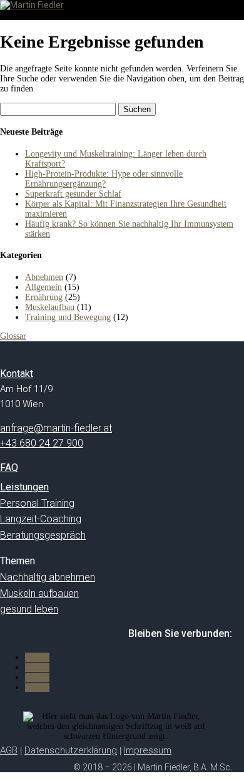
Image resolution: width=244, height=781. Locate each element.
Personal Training (37, 503)
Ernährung (44, 297)
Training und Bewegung (68, 317)
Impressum (147, 750)
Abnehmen (44, 277)
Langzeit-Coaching (40, 519)
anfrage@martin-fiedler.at (56, 428)
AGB (9, 750)
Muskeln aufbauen (39, 593)
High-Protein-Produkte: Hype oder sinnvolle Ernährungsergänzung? (104, 179)
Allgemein (43, 287)
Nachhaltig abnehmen (47, 577)
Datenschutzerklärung (70, 750)
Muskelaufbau (49, 307)
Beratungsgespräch (43, 535)
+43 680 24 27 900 (41, 443)
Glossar (13, 336)
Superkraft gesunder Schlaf (73, 194)
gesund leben (29, 609)
